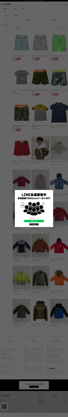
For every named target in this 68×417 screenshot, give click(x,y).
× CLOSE (34, 224)
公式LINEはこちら (34, 220)
